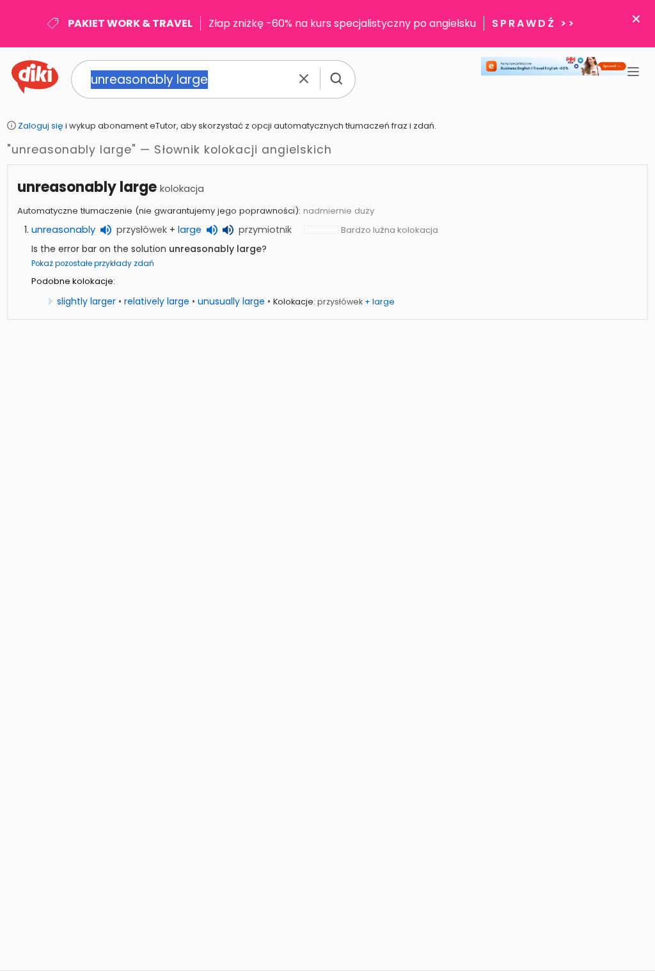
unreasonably (63, 229)
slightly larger (86, 301)
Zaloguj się (40, 126)
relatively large (156, 301)
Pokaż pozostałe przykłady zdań (92, 263)
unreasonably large (87, 187)
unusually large (231, 301)
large (189, 229)
